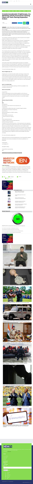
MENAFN (4, 27)
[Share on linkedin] (27, 23)
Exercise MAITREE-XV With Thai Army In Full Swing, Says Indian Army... (16, 303)
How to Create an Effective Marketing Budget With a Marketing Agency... (11, 232)
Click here (9, 451)
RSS (7, 478)
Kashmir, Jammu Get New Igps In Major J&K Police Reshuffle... (17, 342)
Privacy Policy (5, 457)
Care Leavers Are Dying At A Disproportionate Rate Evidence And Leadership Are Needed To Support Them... (17, 385)
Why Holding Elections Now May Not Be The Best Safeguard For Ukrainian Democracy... (17, 268)
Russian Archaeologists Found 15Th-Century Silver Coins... (16, 285)
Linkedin (8, 477)
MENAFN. (8, 481)
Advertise (4, 459)
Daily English (6, 464)
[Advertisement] (16, 7)
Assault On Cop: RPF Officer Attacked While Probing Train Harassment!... (16, 321)
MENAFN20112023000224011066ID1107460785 (12, 152)
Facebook (8, 472)
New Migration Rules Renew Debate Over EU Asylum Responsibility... (15, 364)
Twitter (8, 473)
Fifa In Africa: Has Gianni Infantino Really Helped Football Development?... (16, 407)
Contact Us (5, 458)
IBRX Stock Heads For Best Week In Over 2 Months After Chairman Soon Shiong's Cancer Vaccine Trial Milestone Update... (16, 425)
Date (3, 22)
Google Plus (8, 474)
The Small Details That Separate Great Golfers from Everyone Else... (10, 229)
